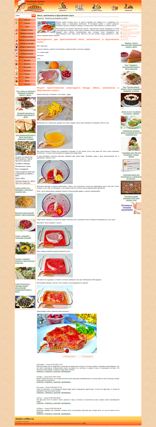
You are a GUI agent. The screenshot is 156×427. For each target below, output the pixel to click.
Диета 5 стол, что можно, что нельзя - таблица (131, 113)
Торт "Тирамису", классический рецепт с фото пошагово (131, 67)
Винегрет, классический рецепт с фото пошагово (25, 214)
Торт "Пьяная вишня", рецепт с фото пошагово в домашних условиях (131, 89)
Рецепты (40, 18)
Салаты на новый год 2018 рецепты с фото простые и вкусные (23, 159)
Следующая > (87, 356)
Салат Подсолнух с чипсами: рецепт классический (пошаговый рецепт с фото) (23, 288)
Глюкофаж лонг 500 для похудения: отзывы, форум (131, 155)
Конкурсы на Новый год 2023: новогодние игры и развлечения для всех (130, 26)
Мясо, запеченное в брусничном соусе (55, 15)
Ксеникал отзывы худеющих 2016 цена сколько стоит (131, 198)
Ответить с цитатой (52, 371)
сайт (84, 423)
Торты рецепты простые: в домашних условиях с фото (25, 174)
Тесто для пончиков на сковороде (131, 32)
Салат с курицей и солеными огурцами (23, 237)
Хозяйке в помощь (22, 163)
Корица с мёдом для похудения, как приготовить (131, 34)
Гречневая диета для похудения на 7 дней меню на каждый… (131, 177)
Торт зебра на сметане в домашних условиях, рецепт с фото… (25, 93)
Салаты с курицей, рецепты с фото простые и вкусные (25, 261)
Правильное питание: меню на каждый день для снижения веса (131, 133)
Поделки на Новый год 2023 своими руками (129, 30)
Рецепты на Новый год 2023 (56, 18)
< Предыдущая (69, 356)
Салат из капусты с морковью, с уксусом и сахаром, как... (24, 190)
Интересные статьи (23, 166)
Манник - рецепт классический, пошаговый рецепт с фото (131, 45)
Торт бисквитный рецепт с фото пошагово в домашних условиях (25, 137)
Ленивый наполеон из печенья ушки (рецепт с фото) (26, 115)
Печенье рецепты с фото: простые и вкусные (25, 182)
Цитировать (66, 371)
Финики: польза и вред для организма (129, 37)
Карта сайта (20, 178)
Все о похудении (21, 169)
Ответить (40, 371)
